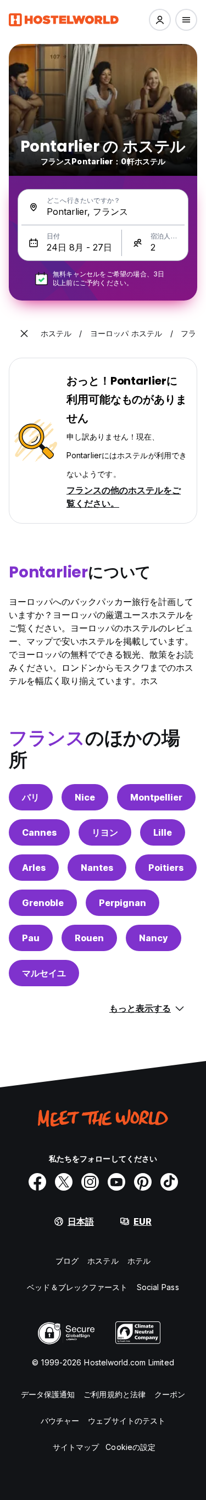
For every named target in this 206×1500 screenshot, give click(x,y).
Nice (85, 797)
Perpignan (122, 902)
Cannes (39, 832)
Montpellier (156, 797)
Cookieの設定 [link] (130, 1447)
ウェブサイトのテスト (126, 1420)
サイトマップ (76, 1447)
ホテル (139, 1260)
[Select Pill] (160, 20)
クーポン (169, 1394)
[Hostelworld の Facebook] (37, 1182)
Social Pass (158, 1287)
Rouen (89, 937)
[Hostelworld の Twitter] (64, 1182)
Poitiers (165, 867)
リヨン (105, 832)
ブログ (67, 1260)
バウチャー (60, 1420)
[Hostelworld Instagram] (90, 1182)
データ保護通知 (48, 1394)
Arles (34, 867)
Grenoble (43, 902)
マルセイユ (44, 973)
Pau (31, 937)
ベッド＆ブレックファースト (77, 1287)
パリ (31, 797)
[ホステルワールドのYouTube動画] (116, 1182)
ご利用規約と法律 (114, 1394)
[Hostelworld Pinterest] (143, 1182)
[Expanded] (24, 333)
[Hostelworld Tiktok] (169, 1182)
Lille (162, 832)
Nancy (153, 937)
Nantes (97, 867)
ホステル (102, 1260)
